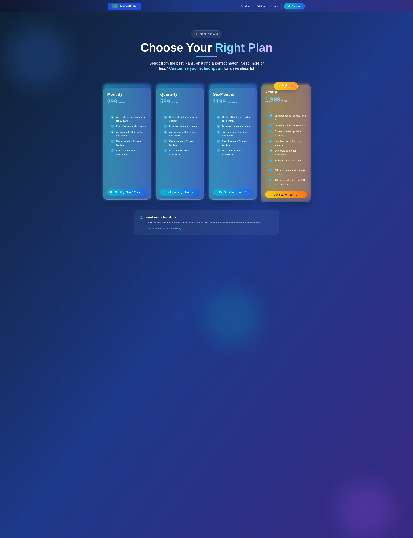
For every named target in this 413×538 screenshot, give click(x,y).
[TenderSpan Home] (124, 6)
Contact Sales (153, 228)
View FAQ (176, 228)
